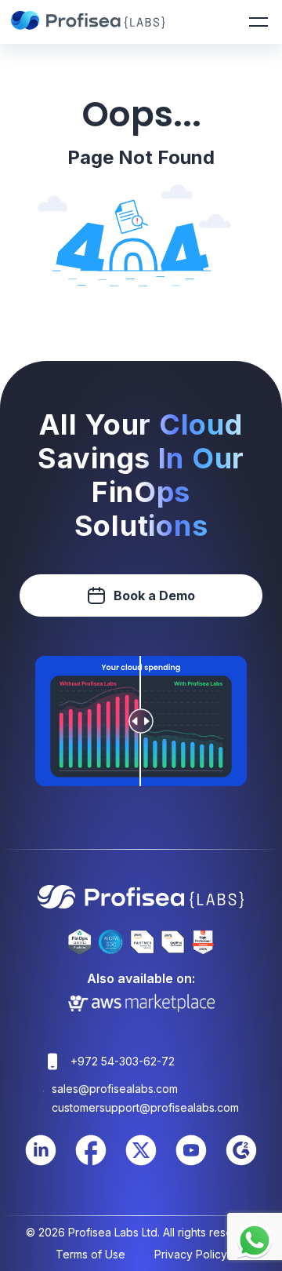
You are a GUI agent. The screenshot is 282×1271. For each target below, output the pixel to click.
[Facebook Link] (91, 1163)
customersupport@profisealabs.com (145, 1107)
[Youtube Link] (191, 1163)
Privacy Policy (190, 1254)
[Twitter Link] (141, 1163)
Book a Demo (154, 595)
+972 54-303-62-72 (122, 1061)
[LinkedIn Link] (41, 1163)
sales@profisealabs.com (115, 1088)
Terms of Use (90, 1254)
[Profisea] (89, 22)
